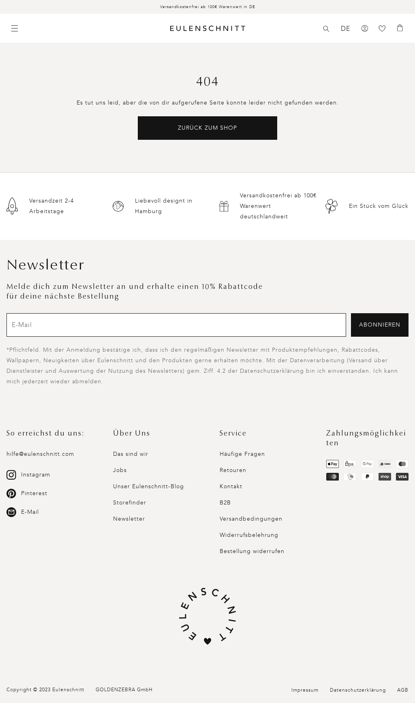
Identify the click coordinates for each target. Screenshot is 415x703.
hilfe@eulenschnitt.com (40, 454)
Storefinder (129, 502)
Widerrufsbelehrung (249, 535)
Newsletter (129, 518)
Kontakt (231, 486)
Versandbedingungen (251, 518)
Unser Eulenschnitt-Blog (148, 486)
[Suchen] (326, 29)
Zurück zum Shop (207, 127)
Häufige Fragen (242, 454)
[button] (326, 29)
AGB (403, 690)
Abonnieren (379, 324)
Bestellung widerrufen (252, 551)
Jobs (120, 470)
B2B (225, 502)
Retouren (233, 470)
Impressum (305, 690)
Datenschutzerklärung (358, 690)
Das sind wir (130, 454)
